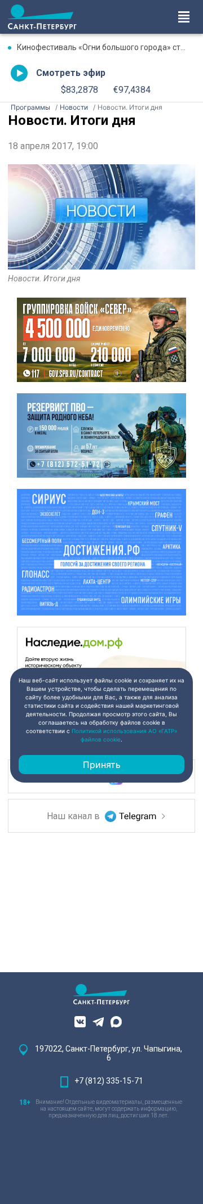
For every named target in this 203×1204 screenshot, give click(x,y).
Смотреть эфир (70, 73)
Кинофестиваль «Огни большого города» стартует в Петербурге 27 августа (106, 47)
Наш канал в (74, 816)
